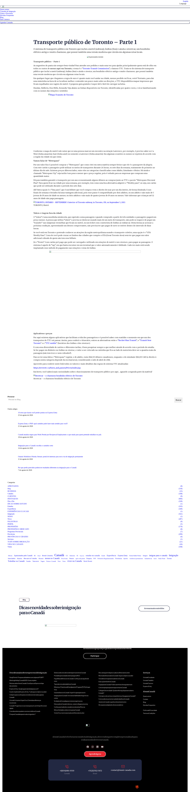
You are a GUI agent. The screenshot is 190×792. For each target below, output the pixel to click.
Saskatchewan (148, 558)
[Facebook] (88, 747)
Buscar (178, 400)
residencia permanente (136, 558)
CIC (67, 555)
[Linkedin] (97, 747)
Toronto (169, 558)
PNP (94, 558)
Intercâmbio (11, 558)
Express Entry (123, 555)
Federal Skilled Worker (135, 555)
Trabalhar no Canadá (16, 561)
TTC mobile (51, 343)
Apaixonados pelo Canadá (23, 555)
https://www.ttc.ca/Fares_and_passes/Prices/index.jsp (56, 368)
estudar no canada (93, 555)
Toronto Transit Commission (96, 68)
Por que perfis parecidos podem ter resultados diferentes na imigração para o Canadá (47, 468)
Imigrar (145, 555)
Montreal (41, 558)
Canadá (59, 555)
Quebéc (125, 558)
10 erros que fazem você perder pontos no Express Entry (37, 413)
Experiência (111, 555)
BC (35, 555)
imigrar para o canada (158, 555)
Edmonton (72, 555)
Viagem (43, 561)
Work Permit (87, 561)
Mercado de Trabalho (30, 558)
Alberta (10, 555)
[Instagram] (92, 747)
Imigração (173, 555)
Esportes (82, 555)
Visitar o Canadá (51, 561)
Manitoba (19, 558)
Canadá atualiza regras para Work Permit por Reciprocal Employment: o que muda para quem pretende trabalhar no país (59, 435)
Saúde (155, 558)
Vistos (64, 561)
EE (77, 555)
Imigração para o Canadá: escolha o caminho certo (35, 446)
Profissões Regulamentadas (106, 558)
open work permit (80, 558)
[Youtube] (102, 747)
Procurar (11, 397)
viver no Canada (74, 561)
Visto (59, 561)
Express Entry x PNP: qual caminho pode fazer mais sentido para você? (43, 424)
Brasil (39, 555)
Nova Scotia (64, 558)
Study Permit (161, 558)
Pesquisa (89, 558)
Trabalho (28, 561)
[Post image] (12, 416)
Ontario (71, 558)
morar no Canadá (52, 558)
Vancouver (35, 561)
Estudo (103, 555)
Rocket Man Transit (127, 340)
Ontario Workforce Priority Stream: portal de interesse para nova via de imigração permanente (50, 457)
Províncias (118, 558)
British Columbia (47, 555)
